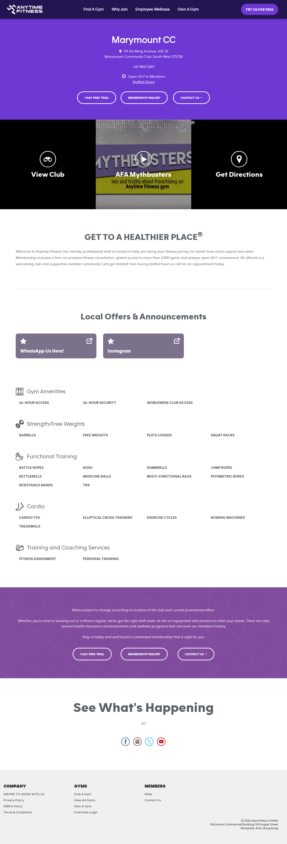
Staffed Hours (144, 82)
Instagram (137, 741)
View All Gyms (84, 800)
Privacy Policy (14, 800)
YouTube (266, 790)
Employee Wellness (152, 9)
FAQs (148, 794)
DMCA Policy (13, 806)
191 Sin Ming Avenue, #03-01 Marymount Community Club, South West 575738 (143, 54)
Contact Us (190, 97)
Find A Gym (93, 9)
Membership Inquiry (144, 97)
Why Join (120, 9)
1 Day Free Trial (97, 97)
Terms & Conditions (18, 812)
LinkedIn (279, 790)
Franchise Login (86, 812)
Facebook (125, 741)
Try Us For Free (260, 9)
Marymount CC (144, 40)
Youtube (161, 741)
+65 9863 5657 (144, 67)
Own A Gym (188, 9)
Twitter (149, 741)
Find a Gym (82, 794)
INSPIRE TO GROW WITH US (24, 794)
